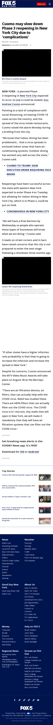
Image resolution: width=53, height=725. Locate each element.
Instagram (19, 700)
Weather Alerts (30, 549)
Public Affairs (30, 605)
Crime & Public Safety (10, 560)
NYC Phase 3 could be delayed (14, 79)
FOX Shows (29, 597)
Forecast (28, 543)
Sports (4, 572)
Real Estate (6, 644)
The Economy (7, 639)
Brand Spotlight (31, 642)
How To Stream (31, 588)
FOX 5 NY (5, 42)
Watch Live (41, 4)
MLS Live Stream (31, 687)
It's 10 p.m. (29, 620)
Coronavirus (14, 42)
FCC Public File (30, 614)
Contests (28, 611)
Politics (5, 558)
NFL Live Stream (31, 657)
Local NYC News (8, 549)
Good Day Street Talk (10, 591)
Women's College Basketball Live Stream (34, 680)
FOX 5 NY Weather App (34, 558)
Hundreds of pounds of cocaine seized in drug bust (18, 519)
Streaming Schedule (10, 546)
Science (5, 569)
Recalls (5, 633)
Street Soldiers (30, 630)
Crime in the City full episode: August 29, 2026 (19, 475)
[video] (45, 477)
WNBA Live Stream (32, 684)
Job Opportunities (31, 602)
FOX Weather (30, 560)
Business (5, 636)
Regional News (10, 650)
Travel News (30, 555)
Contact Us (29, 608)
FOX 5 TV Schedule (32, 594)
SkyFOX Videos (30, 639)
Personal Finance (9, 642)
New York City (28, 95)
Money (5, 626)
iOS (22, 451)
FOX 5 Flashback (31, 636)
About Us (30, 584)
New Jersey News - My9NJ (9, 655)
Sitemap (5, 578)
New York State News (10, 552)
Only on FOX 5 (32, 626)
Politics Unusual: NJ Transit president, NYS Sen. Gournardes (18, 487)
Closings (28, 546)
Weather (29, 539)
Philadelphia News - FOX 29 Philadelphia (10, 660)
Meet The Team (31, 591)
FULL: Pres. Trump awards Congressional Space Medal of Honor (18, 508)
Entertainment (7, 563)
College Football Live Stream (33, 661)
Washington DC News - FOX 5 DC (11, 665)
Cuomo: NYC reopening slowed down (17, 287)
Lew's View (29, 633)
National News (8, 555)
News (5, 539)
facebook (15, 700)
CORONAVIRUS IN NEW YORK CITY (28, 211)
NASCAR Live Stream (33, 668)
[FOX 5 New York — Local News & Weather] (9, 4)
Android (33, 451)
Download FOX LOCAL (34, 600)
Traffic (27, 552)
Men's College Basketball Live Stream (34, 675)
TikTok (24, 700)
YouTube (29, 700)
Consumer (6, 630)
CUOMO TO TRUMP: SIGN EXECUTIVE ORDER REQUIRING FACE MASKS (29, 170)
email (38, 700)
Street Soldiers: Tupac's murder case (16, 497)
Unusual (5, 566)
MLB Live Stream (31, 665)
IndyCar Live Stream (33, 671)
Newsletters (7, 575)
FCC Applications (31, 617)
